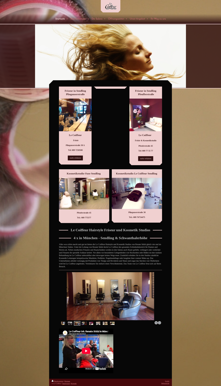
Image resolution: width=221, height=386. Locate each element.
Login (167, 381)
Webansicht (165, 383)
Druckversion (58, 381)
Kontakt (74, 383)
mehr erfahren (75, 158)
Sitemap (67, 381)
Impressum (66, 383)
